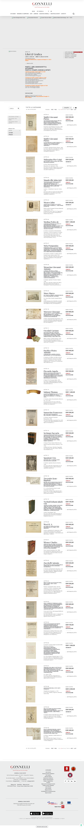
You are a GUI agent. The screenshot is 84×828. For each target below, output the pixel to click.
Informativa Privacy (11, 786)
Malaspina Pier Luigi (53, 159)
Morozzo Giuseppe (52, 311)
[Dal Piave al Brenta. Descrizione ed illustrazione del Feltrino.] (33, 296)
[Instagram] (68, 781)
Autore (11, 132)
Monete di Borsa (48, 776)
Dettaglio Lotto (72, 125)
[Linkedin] (71, 781)
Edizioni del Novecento (48, 779)
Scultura (48, 782)
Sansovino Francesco (53, 412)
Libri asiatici (48, 775)
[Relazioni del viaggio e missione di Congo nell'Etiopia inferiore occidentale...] (31, 568)
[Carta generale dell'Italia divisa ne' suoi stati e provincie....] (46, 17)
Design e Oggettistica (48, 781)
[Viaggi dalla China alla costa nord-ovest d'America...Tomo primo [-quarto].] (33, 206)
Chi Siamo (13, 13)
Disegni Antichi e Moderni (48, 785)
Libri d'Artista (48, 787)
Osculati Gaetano (51, 330)
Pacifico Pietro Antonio (50, 351)
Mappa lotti (13, 784)
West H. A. (48, 524)
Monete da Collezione (48, 778)
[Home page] (42, 5)
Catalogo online (70, 53)
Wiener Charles (50, 542)
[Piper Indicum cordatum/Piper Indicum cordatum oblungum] (62, 17)
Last (75, 109)
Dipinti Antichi (48, 792)
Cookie (31, 786)
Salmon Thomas (51, 392)
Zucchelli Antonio (51, 563)
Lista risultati (73, 52)
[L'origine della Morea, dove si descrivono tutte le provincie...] (30, 356)
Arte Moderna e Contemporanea (48, 791)
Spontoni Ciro (50, 458)
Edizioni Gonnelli (44, 13)
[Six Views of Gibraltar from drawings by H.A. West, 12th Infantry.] (33, 527)
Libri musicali (48, 788)
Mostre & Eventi (55, 13)
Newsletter (19, 784)
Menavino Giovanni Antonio (52, 268)
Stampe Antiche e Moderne (48, 773)
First (52, 109)
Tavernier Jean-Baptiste (51, 479)
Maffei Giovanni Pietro (51, 118)
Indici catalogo (69, 57)
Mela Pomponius (51, 245)
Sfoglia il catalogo (70, 56)
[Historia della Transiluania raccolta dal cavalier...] (31, 463)
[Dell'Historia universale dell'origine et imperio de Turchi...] (31, 417)
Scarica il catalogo (71, 54)
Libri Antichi (48, 772)
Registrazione (69, 120)
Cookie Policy (27, 786)
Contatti (63, 13)
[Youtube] (75, 781)
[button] (14, 117)
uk (51, 11)
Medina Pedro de (51, 222)
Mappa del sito (26, 784)
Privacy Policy (20, 786)
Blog (33, 11)
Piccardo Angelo (51, 371)
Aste (31, 13)
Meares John (49, 202)
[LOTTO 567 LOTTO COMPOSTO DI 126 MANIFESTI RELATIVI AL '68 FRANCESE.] (38, 32)
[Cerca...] (18, 108)
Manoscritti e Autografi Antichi (48, 784)
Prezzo (11, 134)
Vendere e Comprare (23, 13)
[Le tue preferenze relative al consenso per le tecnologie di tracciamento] (81, 825)
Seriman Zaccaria (51, 433)
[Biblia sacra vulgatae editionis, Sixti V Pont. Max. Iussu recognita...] (32, 589)
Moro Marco (49, 293)
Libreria (35, 13)
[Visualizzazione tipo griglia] (76, 108)
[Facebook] (65, 781)
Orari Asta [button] (30, 63)
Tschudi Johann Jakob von (53, 502)
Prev (55, 109)
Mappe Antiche (48, 789)
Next (72, 109)
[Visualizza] (35, 813)
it (48, 11)
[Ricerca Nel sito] (74, 14)
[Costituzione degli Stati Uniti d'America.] (30, 694)
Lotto (10, 130)
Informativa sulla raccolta (42, 826)
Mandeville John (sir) (53, 180)
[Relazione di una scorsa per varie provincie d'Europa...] (30, 165)
